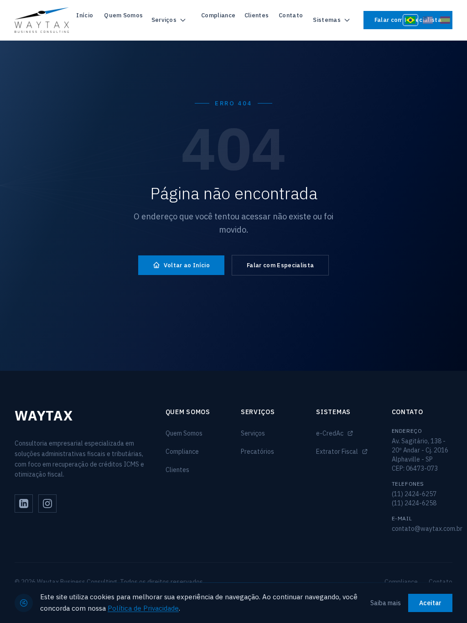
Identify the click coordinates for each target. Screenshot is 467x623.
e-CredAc (329, 433)
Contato (291, 15)
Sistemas (327, 20)
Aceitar (430, 603)
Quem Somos (123, 15)
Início (84, 15)
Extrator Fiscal (337, 451)
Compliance (218, 15)
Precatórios (257, 451)
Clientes (256, 15)
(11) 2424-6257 (414, 494)
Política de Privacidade (143, 608)
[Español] (445, 20)
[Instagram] (47, 503)
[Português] (410, 20)
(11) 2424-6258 (414, 503)
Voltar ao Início (187, 265)
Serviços (164, 20)
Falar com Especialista (280, 265)
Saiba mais (385, 603)
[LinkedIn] (24, 503)
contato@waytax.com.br (427, 528)
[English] (427, 20)
